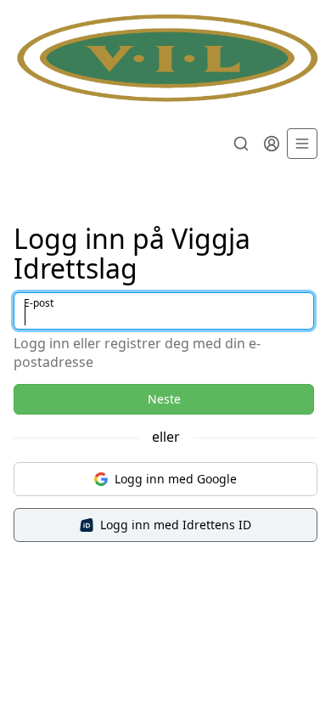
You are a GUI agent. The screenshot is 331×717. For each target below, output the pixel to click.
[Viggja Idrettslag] (165, 59)
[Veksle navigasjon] (302, 143)
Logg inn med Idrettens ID (175, 525)
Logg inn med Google (176, 479)
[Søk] (241, 143)
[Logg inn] (271, 143)
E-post (38, 303)
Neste (164, 399)
